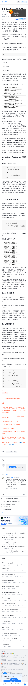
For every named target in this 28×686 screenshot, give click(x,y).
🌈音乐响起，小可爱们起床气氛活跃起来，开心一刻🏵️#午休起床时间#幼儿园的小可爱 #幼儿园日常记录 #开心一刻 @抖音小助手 (13, 665)
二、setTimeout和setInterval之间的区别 (10, 501)
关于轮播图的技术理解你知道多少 (9, 633)
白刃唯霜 (20, 442)
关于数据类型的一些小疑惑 (8, 580)
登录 (23, 2)
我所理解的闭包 (5, 568)
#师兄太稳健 (3, 667)
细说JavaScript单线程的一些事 (9, 574)
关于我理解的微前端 (6, 621)
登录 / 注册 (12, 467)
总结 (2, 512)
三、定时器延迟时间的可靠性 (8, 504)
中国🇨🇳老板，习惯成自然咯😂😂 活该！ (9, 653)
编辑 (10, 444)
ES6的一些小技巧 (6, 627)
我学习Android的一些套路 (8, 615)
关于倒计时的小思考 (6, 598)
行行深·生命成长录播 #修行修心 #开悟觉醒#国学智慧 (11, 673)
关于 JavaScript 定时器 (7, 563)
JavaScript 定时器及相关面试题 (9, 639)
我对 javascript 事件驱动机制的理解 (10, 586)
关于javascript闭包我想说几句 (9, 603)
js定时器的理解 (5, 644)
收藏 (13, 444)
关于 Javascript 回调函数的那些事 (10, 609)
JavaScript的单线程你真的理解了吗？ (11, 592)
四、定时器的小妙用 (6, 506)
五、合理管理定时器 (6, 509)
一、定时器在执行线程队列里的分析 (9, 498)
